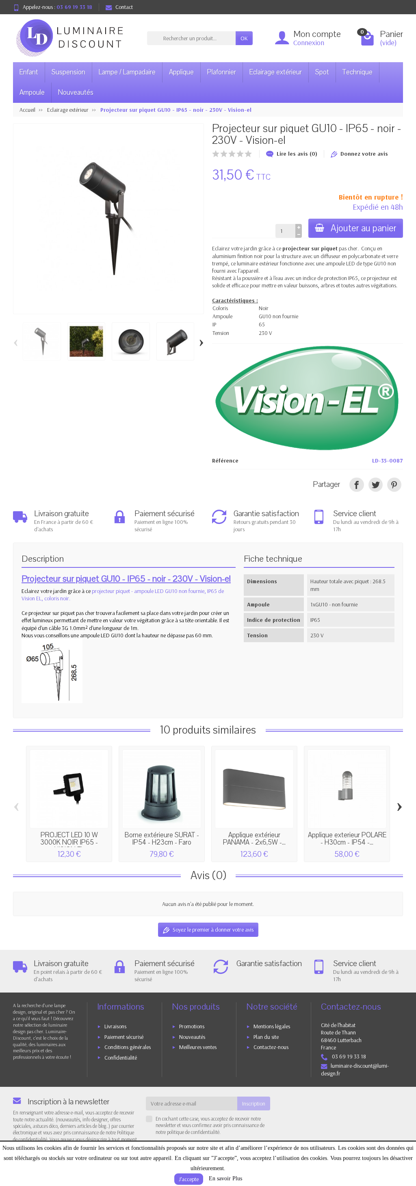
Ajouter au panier (363, 228)
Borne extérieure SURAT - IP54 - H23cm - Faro (162, 838)
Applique (181, 72)
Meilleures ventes (198, 1047)
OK (244, 38)
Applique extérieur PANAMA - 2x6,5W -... (254, 838)
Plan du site (266, 1036)
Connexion (308, 42)
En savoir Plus (225, 1178)
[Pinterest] (394, 485)
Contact (124, 7)
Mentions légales (272, 1026)
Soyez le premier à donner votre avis (213, 929)
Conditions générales (127, 1047)
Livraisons (115, 1026)
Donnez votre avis (364, 153)
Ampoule (32, 92)
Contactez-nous (271, 1047)
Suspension (68, 72)
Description (43, 559)
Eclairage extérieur (275, 72)
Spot (322, 72)
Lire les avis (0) (297, 153)
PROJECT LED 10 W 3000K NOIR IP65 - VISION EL (69, 842)
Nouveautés (75, 92)
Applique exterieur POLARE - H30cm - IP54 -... (347, 838)
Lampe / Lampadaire (127, 72)
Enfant (29, 72)
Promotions (191, 1026)
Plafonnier (221, 72)
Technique (357, 72)
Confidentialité (120, 1057)
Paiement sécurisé (123, 1036)
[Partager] (356, 485)
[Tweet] (375, 485)
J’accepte (189, 1179)
